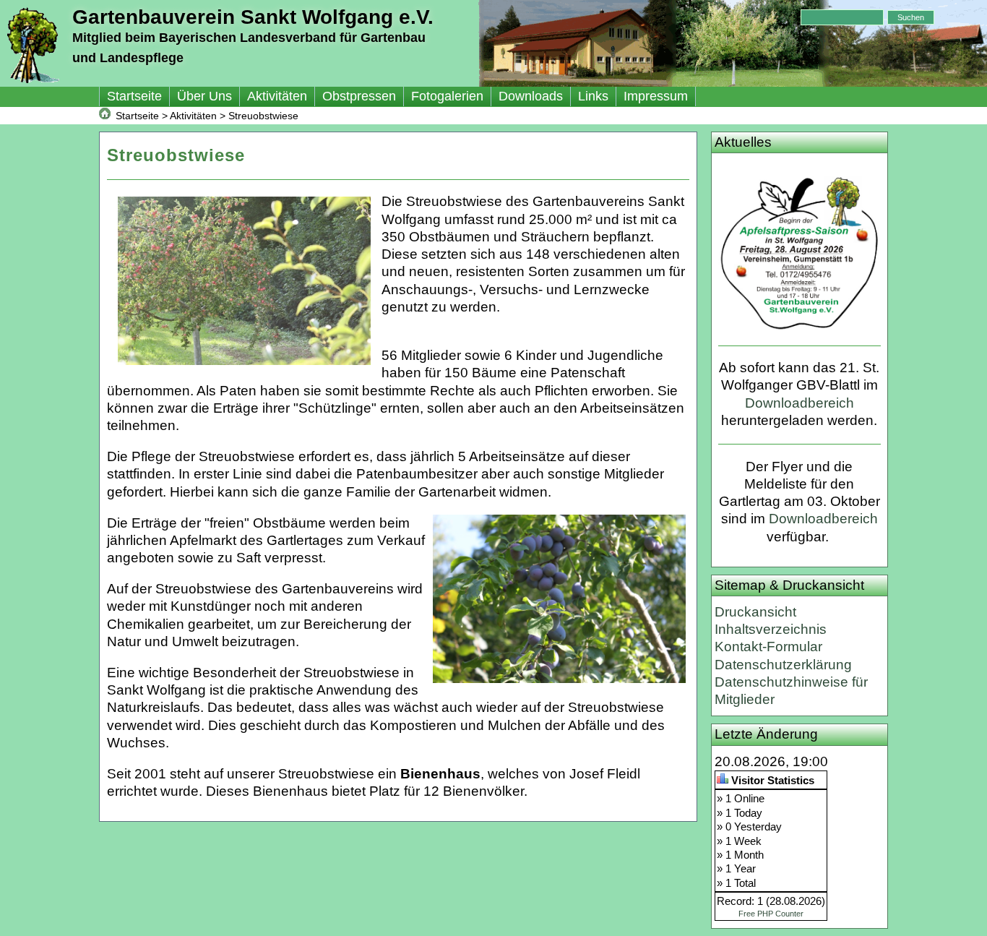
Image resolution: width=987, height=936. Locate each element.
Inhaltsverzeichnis (771, 629)
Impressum (656, 96)
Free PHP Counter (770, 913)
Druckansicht (755, 611)
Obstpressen (359, 96)
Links (593, 96)
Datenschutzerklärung (783, 664)
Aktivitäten (277, 96)
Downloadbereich (799, 403)
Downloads (531, 96)
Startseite (134, 96)
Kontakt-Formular (768, 646)
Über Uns (204, 96)
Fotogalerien (447, 96)
